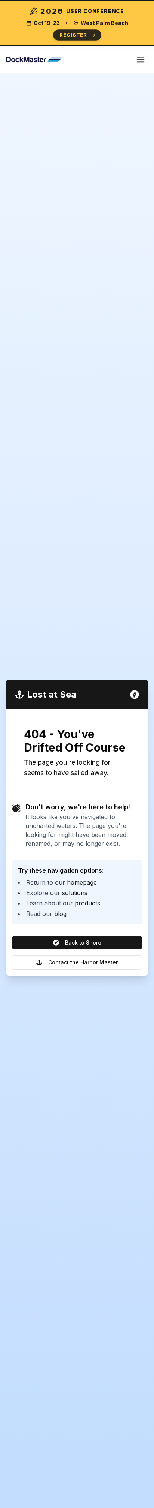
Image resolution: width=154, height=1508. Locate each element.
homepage (82, 882)
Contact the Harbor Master (83, 962)
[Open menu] (140, 59)
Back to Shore (83, 942)
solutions (74, 893)
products (87, 903)
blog (60, 913)
